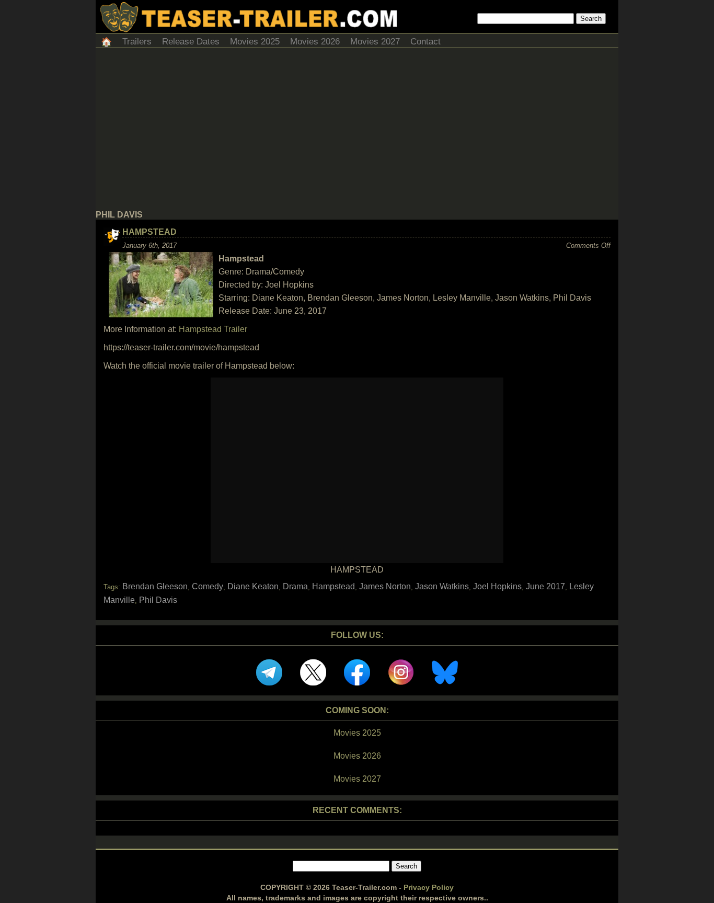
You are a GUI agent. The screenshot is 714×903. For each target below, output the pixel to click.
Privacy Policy (429, 887)
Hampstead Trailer (213, 329)
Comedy (207, 586)
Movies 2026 (315, 42)
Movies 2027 (375, 42)
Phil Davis (158, 600)
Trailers (137, 42)
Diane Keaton (253, 586)
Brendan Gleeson (155, 586)
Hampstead (149, 231)
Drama (295, 586)
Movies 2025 (255, 42)
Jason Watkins (442, 586)
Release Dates (191, 42)
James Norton (385, 586)
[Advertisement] (357, 132)
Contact (425, 42)
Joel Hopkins (497, 586)
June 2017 (545, 586)
